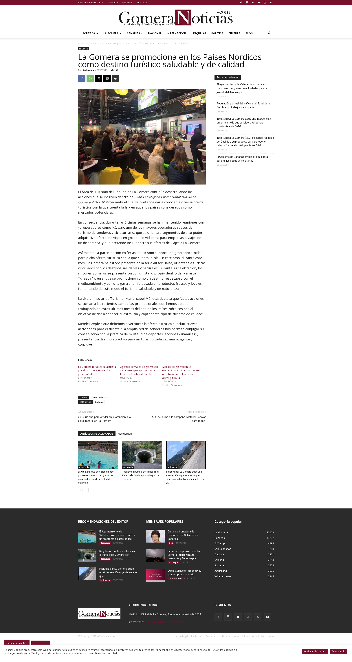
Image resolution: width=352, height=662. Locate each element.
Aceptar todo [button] (338, 651)
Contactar (114, 2)
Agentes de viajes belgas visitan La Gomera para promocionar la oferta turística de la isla (139, 370)
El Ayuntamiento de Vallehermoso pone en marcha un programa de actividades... (117, 535)
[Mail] (253, 2)
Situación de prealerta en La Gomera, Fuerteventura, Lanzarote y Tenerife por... (184, 555)
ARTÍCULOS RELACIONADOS (96, 433)
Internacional (177, 33)
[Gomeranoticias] (176, 17)
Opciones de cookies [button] (315, 651)
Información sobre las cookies (258, 636)
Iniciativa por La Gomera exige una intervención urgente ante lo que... (118, 572)
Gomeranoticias (99, 397)
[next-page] (86, 490)
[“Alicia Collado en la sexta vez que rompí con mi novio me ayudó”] (155, 575)
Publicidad (127, 2)
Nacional (155, 33)
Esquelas (199, 33)
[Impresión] (115, 78)
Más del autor (125, 433)
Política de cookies (229, 636)
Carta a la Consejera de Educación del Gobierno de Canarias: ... (183, 535)
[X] (265, 2)
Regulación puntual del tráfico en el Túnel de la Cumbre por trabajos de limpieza (140, 475)
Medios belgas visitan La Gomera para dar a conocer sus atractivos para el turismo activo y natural (181, 372)
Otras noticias (175, 578)
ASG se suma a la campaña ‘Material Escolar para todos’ (179, 419)
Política (217, 33)
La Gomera (111, 33)
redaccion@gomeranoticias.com (165, 622)
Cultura (234, 33)
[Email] (107, 78)
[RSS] (259, 2)
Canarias (133, 33)
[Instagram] (247, 2)
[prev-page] (80, 490)
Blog (249, 33)
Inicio (81, 43)
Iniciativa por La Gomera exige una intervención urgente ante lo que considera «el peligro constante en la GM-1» (244, 122)
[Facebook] (241, 2)
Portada (88, 33)
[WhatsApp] (90, 78)
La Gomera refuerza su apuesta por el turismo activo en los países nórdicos (97, 370)
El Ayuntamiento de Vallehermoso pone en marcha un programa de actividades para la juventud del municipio (242, 88)
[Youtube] (271, 2)
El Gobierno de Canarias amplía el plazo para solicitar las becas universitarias (242, 158)
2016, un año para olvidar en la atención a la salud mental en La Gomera (104, 419)
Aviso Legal (141, 2)
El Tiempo (173, 562)
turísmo (99, 402)
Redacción (88, 70)
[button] (269, 33)
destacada (84, 467)
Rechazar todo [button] (41, 643)
